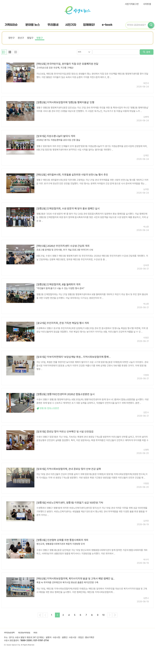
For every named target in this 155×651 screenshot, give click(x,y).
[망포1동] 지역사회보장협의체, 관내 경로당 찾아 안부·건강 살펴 (68, 469)
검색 (148, 52)
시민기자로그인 (132, 4)
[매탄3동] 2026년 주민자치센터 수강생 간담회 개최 (62, 246)
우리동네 (53, 25)
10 (103, 615)
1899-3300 (26, 640)
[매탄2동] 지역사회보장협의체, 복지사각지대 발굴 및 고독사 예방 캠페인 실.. (75, 578)
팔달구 (30, 37)
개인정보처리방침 (24, 633)
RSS (35, 633)
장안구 (11, 37)
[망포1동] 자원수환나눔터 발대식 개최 (55, 136)
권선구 (21, 37)
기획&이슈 (11, 25)
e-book (107, 25)
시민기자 (70, 25)
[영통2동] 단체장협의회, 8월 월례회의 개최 (58, 284)
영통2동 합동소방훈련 (49, 408)
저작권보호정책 (9, 633)
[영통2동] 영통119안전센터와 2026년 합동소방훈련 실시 (65, 394)
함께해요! (89, 25)
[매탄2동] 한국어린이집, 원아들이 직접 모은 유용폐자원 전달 (67, 63)
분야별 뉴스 (32, 25)
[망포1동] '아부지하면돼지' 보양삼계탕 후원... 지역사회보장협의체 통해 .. (73, 357)
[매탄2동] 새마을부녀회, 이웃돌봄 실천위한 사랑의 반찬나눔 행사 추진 (72, 174)
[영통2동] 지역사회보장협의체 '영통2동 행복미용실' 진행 (65, 102)
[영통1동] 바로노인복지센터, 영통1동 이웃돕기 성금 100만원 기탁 (69, 502)
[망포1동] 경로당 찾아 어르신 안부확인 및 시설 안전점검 (65, 431)
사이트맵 (147, 4)
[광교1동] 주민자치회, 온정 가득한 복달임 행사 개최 (62, 323)
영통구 (39, 37)
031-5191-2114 (41, 640)
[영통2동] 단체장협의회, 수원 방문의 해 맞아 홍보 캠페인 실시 (68, 208)
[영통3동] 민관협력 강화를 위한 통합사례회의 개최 (62, 540)
